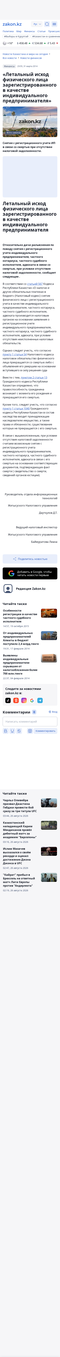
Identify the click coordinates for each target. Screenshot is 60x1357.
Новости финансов (31, 58)
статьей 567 (35, 284)
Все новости (10, 58)
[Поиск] (47, 24)
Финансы (29, 31)
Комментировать (45, 730)
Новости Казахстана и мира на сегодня (25, 54)
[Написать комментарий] (30, 721)
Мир (19, 31)
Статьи (42, 31)
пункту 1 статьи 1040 (16, 408)
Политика (8, 31)
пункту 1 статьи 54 (15, 354)
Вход (54, 711)
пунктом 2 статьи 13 (34, 377)
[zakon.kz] (12, 24)
